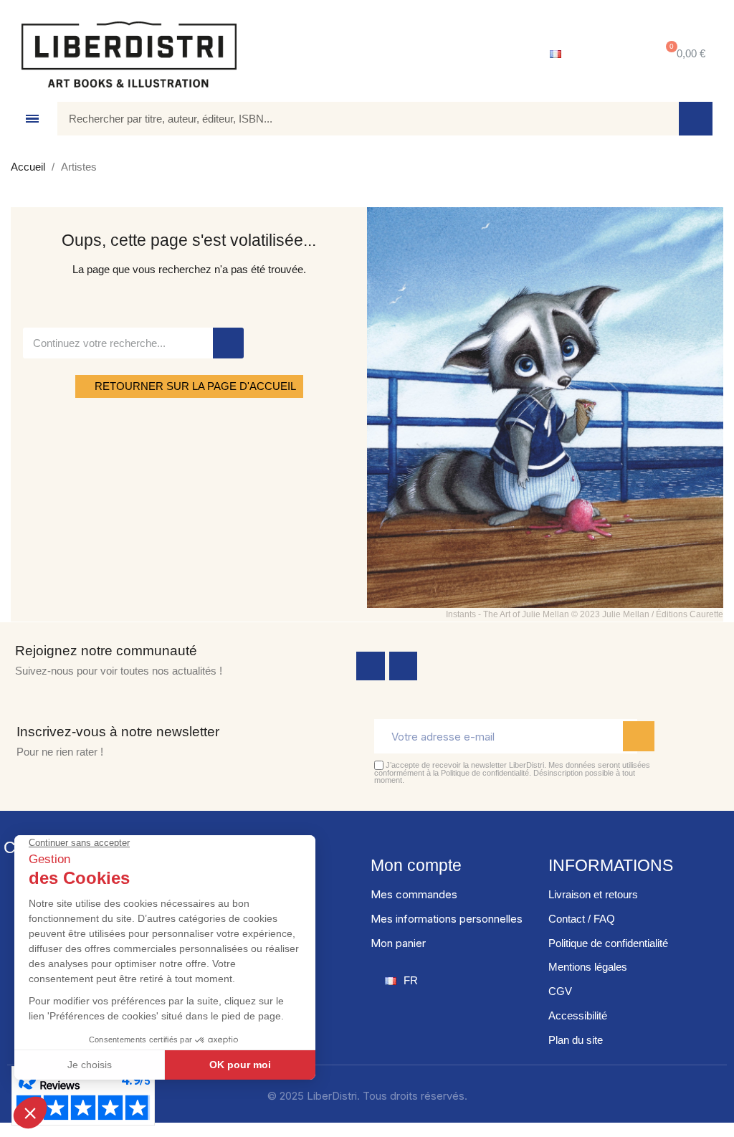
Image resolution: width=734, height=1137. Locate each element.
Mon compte (416, 865)
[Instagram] (403, 666)
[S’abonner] (638, 736)
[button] (682, 54)
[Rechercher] (695, 118)
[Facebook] (370, 666)
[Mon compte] (609, 54)
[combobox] (357, 118)
